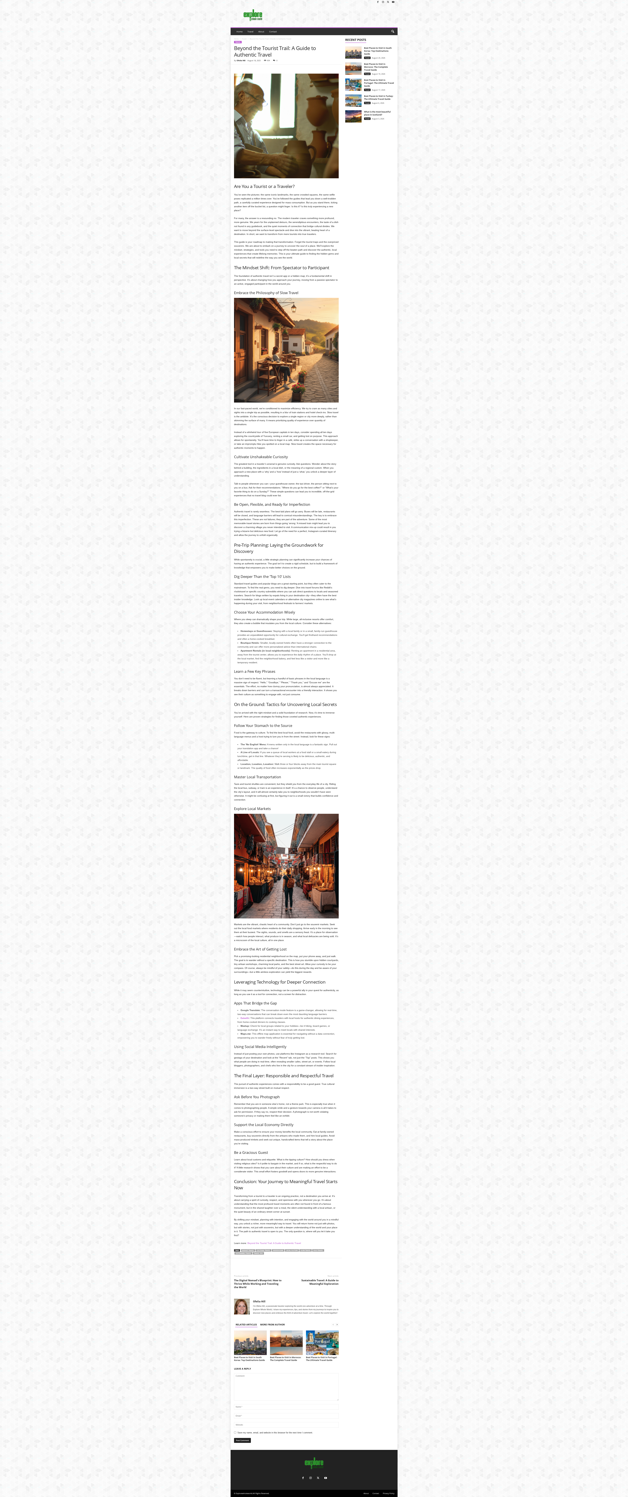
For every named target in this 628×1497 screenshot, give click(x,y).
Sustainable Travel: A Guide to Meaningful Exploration (320, 1282)
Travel (250, 31)
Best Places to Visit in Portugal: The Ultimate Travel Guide (321, 1359)
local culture (292, 1250)
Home (239, 31)
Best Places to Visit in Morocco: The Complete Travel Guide (285, 1359)
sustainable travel (243, 1253)
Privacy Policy (388, 1493)
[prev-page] (333, 1324)
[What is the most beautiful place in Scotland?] (353, 116)
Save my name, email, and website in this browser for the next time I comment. (275, 1432)
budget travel (248, 1250)
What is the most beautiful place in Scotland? (377, 113)
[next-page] (337, 1324)
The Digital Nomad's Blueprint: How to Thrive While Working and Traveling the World (257, 1284)
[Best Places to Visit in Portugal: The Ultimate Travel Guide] (322, 1342)
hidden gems (278, 1250)
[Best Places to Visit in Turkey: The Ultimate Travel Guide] (353, 101)
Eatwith (245, 1018)
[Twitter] (388, 2)
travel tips (258, 1253)
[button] (392, 31)
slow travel (306, 1250)
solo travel (318, 1250)
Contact (273, 31)
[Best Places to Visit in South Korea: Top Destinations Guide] (250, 1342)
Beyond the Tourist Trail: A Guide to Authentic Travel (274, 1243)
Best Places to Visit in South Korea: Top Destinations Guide (249, 1359)
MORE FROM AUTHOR (272, 1324)
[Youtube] (393, 2)
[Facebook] (378, 2)
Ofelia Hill (241, 60)
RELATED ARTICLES (246, 1324)
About (261, 31)
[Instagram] (383, 2)
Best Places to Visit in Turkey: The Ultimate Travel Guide (378, 97)
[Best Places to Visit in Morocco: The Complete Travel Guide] (286, 1342)
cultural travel (263, 1250)
